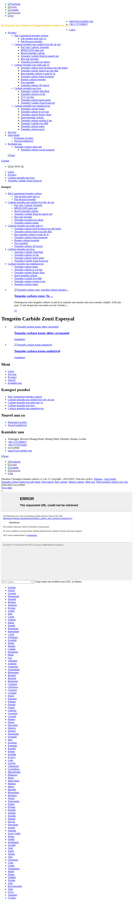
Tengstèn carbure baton (33, 108)
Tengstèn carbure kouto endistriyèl (37, 351)
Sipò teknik (13, 135)
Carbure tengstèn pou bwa (27, 88)
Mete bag (90, 482)
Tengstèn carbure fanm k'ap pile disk (39, 70)
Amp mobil (110, 479)
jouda (17, 339)
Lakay (72, 29)
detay (22, 339)
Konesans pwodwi (23, 138)
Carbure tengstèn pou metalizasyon (32, 105)
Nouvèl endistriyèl (23, 141)
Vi (15, 310)
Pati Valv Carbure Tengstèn (35, 47)
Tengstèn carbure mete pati (28, 146)
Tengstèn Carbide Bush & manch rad (40, 56)
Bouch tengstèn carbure (33, 53)
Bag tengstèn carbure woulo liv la (38, 73)
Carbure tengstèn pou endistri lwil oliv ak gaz (37, 44)
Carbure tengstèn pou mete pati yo (31, 64)
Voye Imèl (6, 487)
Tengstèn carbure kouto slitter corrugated (41, 333)
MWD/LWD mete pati (32, 50)
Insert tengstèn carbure (32, 117)
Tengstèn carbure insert (32, 126)
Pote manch (48, 482)
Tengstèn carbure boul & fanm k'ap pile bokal (44, 67)
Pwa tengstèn (27, 82)
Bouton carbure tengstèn (33, 79)
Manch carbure (76, 482)
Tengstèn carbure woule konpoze (38, 149)
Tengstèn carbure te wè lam (35, 111)
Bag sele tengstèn (30, 59)
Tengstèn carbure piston (26, 222)
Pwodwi (12, 32)
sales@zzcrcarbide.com (81, 21)
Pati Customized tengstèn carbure (31, 35)
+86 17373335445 (17, 444)
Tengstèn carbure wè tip (33, 94)
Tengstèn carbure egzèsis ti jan (36, 120)
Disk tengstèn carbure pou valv (112, 482)
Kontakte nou (15, 143)
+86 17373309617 (78, 24)
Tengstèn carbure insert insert (36, 100)
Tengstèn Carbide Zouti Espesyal (38, 103)
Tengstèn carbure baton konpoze (37, 76)
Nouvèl (11, 380)
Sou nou (12, 132)
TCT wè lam (27, 97)
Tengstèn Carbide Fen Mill (34, 123)
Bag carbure (61, 482)
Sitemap (98, 479)
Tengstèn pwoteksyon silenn (35, 62)
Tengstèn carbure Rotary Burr (36, 114)
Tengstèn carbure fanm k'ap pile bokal (20, 482)
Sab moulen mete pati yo (33, 38)
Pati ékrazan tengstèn (31, 41)
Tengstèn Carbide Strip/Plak (35, 91)
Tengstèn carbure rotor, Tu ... (33, 296)
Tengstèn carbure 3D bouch (35, 85)
